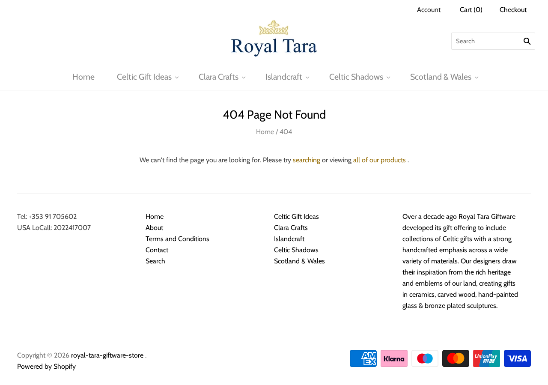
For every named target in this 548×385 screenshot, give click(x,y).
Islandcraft (283, 77)
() (471, 10)
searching (306, 160)
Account (429, 10)
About (154, 228)
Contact (157, 250)
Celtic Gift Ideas (144, 77)
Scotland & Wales (440, 77)
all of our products (379, 160)
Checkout (513, 10)
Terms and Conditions (177, 239)
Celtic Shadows (356, 77)
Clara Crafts (218, 77)
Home (83, 77)
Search (155, 261)
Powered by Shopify (46, 366)
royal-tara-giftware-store (107, 355)
